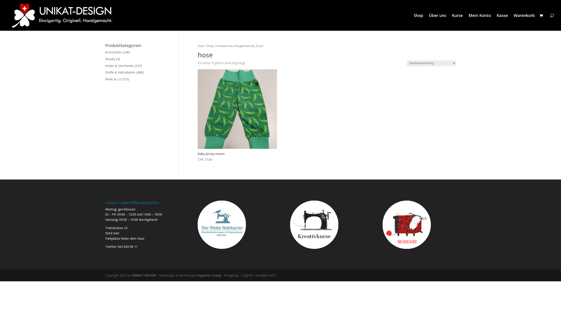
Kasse (502, 16)
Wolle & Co (113, 79)
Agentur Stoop (209, 275)
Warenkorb (524, 16)
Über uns (437, 16)
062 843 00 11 (128, 246)
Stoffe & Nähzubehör (120, 72)
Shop (418, 16)
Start (201, 46)
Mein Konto (480, 16)
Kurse (457, 16)
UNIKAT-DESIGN (144, 275)
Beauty (110, 59)
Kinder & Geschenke (119, 66)
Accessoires (113, 52)
